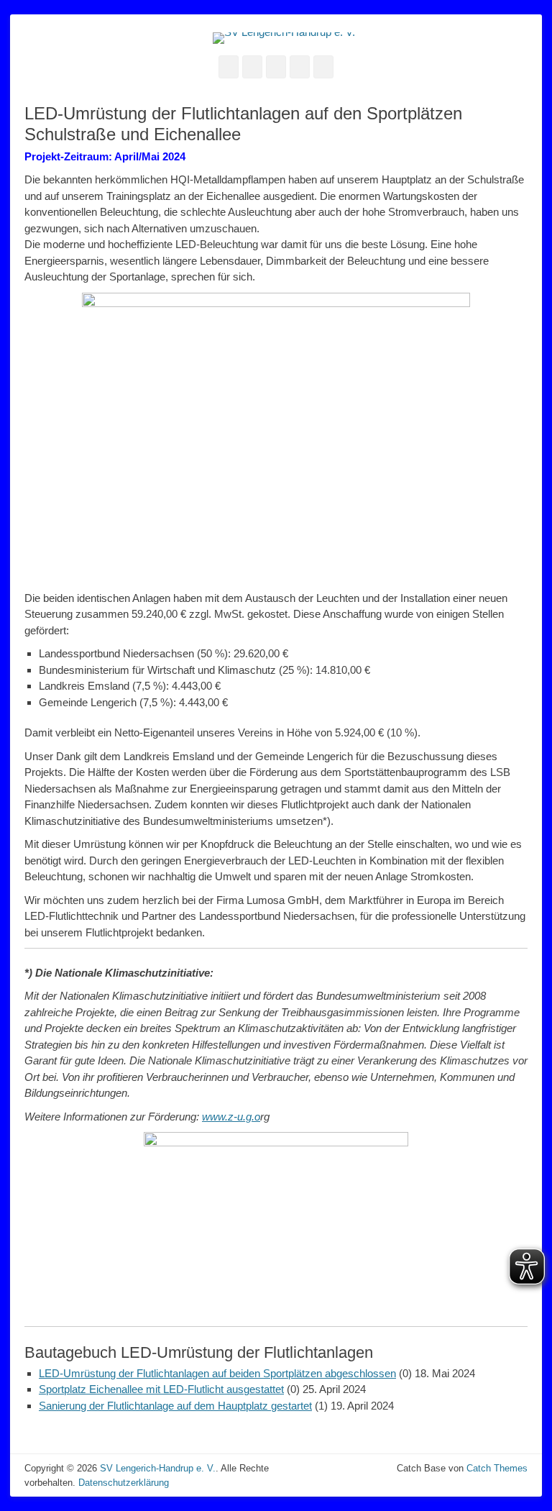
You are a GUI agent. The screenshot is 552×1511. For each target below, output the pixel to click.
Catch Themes (497, 1468)
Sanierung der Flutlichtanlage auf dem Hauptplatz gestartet (175, 1406)
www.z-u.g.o (231, 1116)
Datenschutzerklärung (123, 1482)
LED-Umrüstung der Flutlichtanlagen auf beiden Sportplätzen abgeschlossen (217, 1373)
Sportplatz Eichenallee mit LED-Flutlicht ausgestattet (161, 1389)
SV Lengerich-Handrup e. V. (158, 1468)
